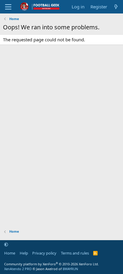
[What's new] (116, 6)
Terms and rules (75, 253)
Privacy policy (44, 253)
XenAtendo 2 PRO (18, 269)
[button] (6, 244)
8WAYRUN (70, 269)
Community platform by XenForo (51, 264)
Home (9, 253)
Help (24, 253)
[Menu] (8, 7)
